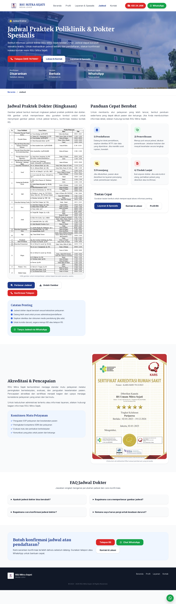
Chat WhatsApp (131, 542)
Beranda (57, 5)
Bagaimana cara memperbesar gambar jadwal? (119, 499)
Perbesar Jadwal (23, 285)
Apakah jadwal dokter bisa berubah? (32, 499)
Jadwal (102, 5)
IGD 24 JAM (137, 5)
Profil (68, 5)
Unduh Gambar (50, 285)
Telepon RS (105, 542)
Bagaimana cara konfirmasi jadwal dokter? (35, 512)
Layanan (156, 574)
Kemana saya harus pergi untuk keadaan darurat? (120, 512)
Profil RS (154, 206)
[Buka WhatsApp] (170, 598)
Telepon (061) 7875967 (26, 59)
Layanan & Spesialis (84, 5)
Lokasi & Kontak (54, 59)
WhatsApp (158, 5)
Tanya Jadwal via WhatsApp (32, 329)
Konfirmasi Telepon (24, 293)
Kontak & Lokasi (134, 206)
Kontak (113, 5)
